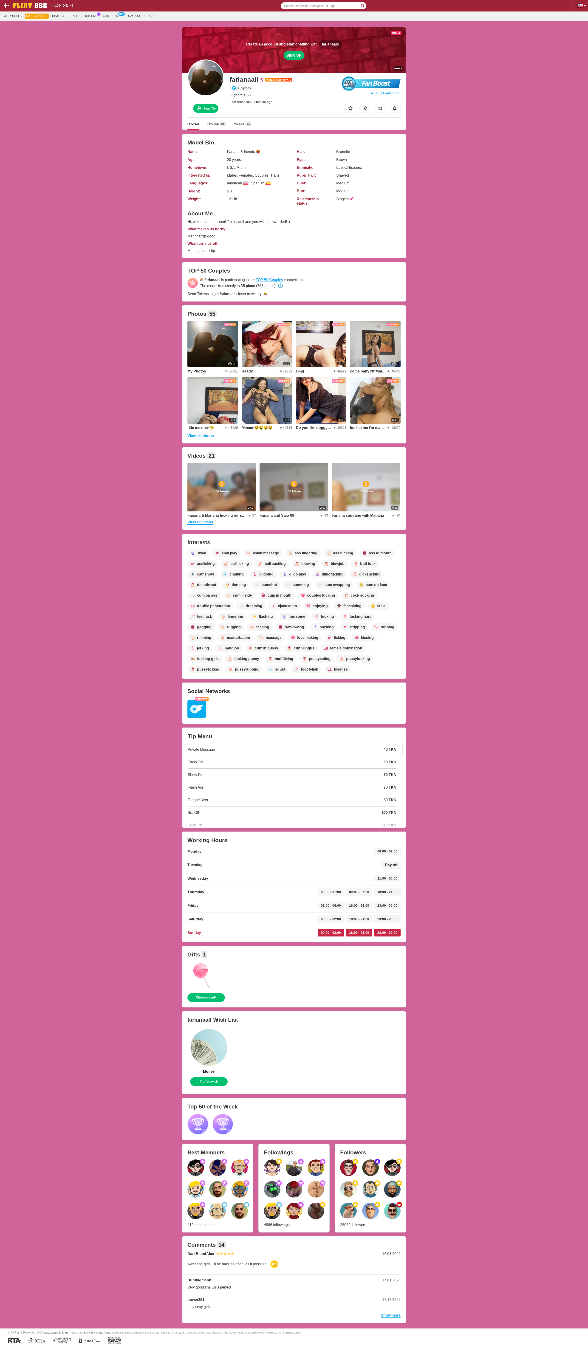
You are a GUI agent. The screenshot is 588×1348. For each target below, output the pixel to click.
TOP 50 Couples (269, 280)
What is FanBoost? (385, 93)
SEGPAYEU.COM (108, 1332)
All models (13, 16)
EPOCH (88, 1332)
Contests (110, 16)
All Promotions (85, 16)
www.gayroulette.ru (56, 1332)
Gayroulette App (141, 16)
